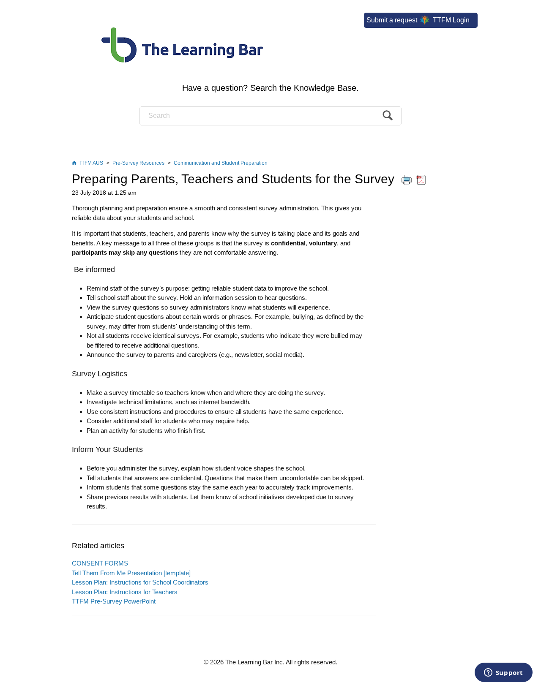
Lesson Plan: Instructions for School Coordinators (140, 582)
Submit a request (391, 20)
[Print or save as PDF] (413, 179)
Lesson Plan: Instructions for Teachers (125, 592)
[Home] (270, 37)
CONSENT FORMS (100, 563)
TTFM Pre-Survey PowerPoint (114, 601)
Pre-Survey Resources (138, 163)
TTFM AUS (91, 163)
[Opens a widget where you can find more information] (503, 673)
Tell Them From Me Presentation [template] (131, 573)
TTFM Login (450, 20)
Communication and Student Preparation (221, 163)
